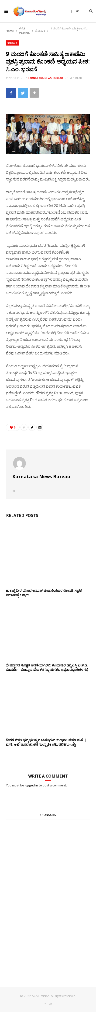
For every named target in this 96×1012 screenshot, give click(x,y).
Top (49, 1003)
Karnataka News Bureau (45, 78)
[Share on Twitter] (23, 93)
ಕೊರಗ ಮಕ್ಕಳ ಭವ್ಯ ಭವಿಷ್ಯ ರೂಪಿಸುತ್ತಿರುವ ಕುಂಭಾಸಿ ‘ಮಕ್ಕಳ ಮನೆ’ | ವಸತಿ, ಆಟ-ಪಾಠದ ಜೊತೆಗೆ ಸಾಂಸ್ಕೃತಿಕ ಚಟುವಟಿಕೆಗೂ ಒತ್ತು (46, 742)
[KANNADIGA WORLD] (29, 11)
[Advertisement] (48, 895)
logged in (31, 785)
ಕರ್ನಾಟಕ (12, 43)
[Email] (39, 427)
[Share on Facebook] (11, 93)
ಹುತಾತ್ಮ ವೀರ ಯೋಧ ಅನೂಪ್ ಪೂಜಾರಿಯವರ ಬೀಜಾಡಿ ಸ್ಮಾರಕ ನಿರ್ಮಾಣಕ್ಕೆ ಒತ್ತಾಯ (44, 592)
